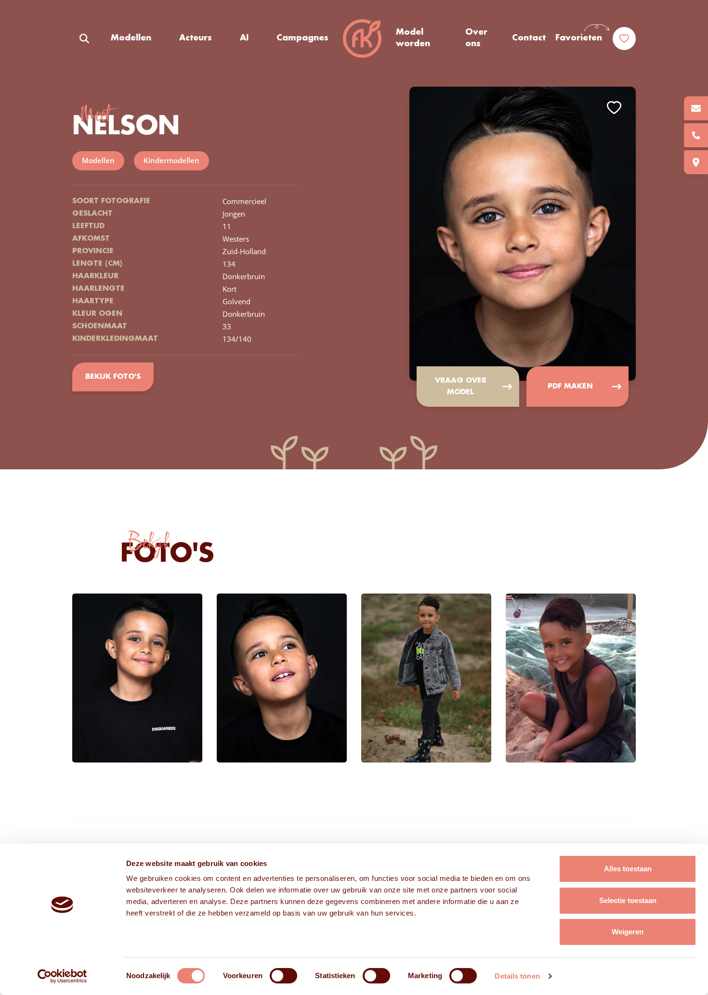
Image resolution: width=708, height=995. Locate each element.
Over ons (476, 38)
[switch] (283, 975)
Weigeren (627, 932)
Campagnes (302, 38)
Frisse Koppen (362, 38)
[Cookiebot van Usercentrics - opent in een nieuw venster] (62, 976)
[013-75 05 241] (696, 135)
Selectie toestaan (627, 900)
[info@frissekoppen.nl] (696, 108)
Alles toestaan (628, 869)
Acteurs (195, 38)
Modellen (131, 38)
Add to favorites (614, 107)
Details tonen (517, 976)
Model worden (413, 38)
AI (244, 38)
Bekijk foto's (113, 377)
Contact (529, 38)
